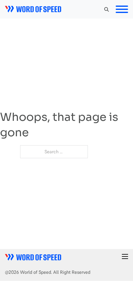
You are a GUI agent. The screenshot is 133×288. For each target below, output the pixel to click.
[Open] (122, 9)
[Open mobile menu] (125, 256)
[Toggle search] (106, 9)
